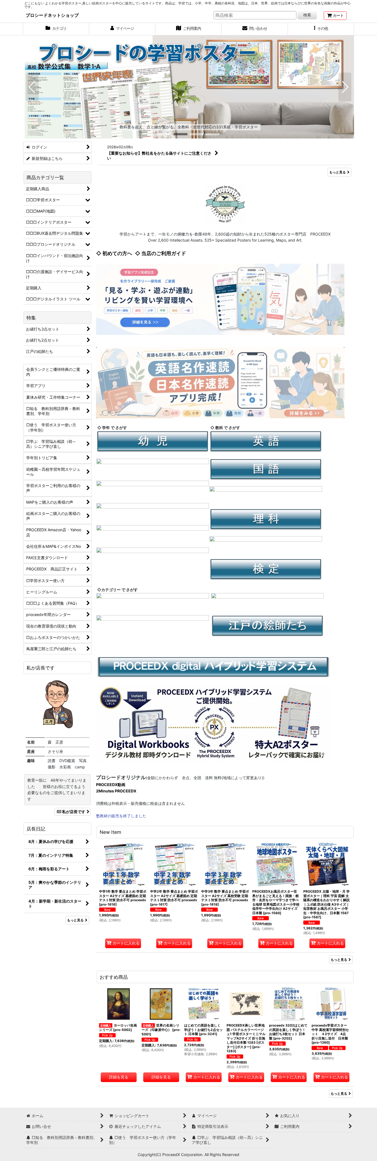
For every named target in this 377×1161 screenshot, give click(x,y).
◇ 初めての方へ (114, 253)
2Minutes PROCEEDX (116, 791)
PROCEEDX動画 (110, 784)
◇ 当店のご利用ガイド (160, 253)
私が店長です (73, 811)
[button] (321, 29)
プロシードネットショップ (52, 15)
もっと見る (337, 172)
